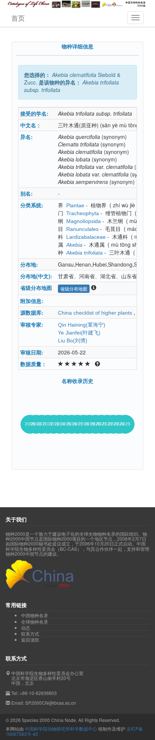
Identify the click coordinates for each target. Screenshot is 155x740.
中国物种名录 (34, 615)
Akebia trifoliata (84, 253)
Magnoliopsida (83, 221)
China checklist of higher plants (95, 313)
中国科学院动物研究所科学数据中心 (61, 728)
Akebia (74, 245)
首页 (18, 18)
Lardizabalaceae (86, 237)
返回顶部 (30, 639)
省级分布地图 (73, 288)
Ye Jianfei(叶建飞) (79, 333)
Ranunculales (82, 229)
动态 (25, 628)
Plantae (75, 205)
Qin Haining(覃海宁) (81, 325)
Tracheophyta (82, 213)
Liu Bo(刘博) (72, 341)
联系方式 (30, 634)
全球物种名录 (34, 622)
